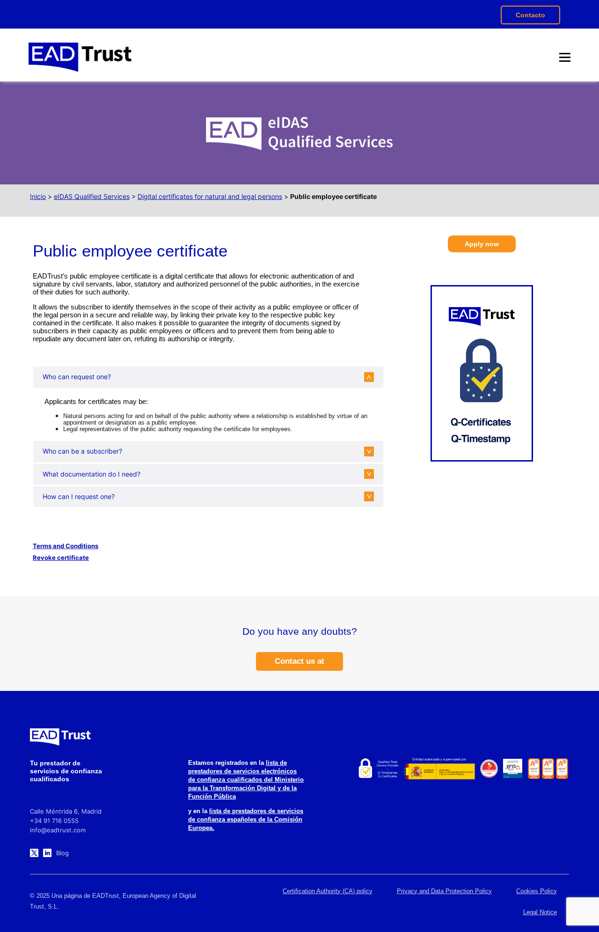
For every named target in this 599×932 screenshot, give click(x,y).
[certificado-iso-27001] (534, 768)
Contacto (530, 15)
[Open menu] (564, 57)
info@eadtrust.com (58, 830)
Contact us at (299, 661)
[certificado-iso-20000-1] (548, 768)
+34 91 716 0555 (54, 820)
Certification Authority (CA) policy (328, 891)
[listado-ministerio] (439, 768)
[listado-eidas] (378, 768)
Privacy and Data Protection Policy (444, 891)
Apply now (482, 244)
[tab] (201, 377)
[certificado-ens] (512, 768)
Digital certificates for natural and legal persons (210, 196)
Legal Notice (540, 912)
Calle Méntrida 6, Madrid (66, 811)
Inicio (38, 196)
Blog (62, 853)
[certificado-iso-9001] (562, 768)
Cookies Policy (536, 891)
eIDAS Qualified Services (92, 196)
